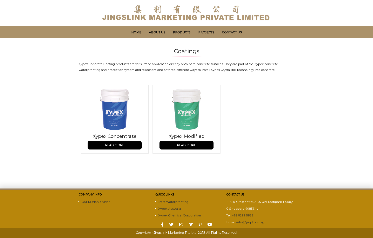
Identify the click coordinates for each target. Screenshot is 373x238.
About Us (157, 32)
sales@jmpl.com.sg (250, 222)
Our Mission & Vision (96, 202)
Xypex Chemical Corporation (179, 215)
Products (182, 32)
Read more (114, 145)
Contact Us (232, 32)
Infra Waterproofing (173, 202)
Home (136, 32)
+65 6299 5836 (242, 215)
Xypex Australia (169, 208)
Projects (206, 32)
